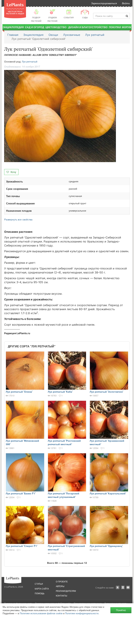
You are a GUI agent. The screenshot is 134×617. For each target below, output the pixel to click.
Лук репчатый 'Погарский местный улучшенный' (63, 495)
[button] (67, 116)
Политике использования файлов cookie (41, 613)
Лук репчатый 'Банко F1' (21, 493)
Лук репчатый (94, 35)
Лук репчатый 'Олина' (19, 391)
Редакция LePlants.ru (17, 333)
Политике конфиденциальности (81, 613)
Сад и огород (34, 27)
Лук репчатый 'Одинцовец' (106, 546)
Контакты (61, 595)
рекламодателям (66, 590)
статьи (39, 583)
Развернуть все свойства (18, 219)
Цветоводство (56, 27)
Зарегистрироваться (104, 3)
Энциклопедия (13, 27)
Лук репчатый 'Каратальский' (108, 493)
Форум (126, 27)
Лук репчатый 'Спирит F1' (21, 546)
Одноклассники (123, 587)
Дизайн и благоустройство (87, 27)
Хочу (13, 171)
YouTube (128, 587)
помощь (39, 593)
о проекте (62, 581)
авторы (60, 586)
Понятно (121, 610)
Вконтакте (117, 587)
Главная (12, 35)
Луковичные (71, 35)
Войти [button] (126, 3)
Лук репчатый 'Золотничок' (106, 391)
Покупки (115, 27)
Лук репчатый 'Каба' (60, 391)
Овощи (53, 35)
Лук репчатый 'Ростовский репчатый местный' (64, 442)
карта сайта (42, 588)
